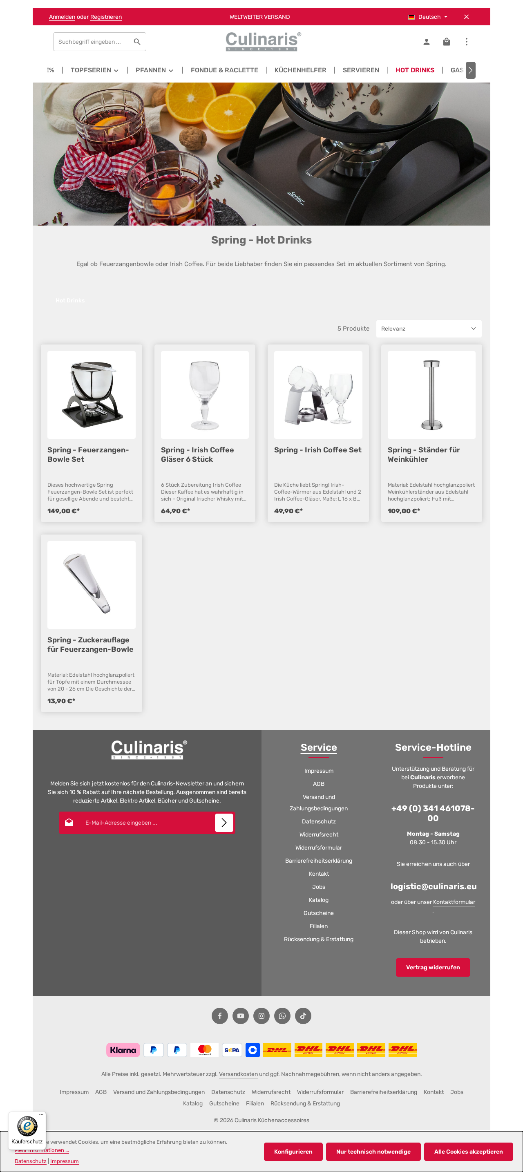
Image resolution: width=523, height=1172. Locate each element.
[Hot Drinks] (415, 70)
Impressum (318, 770)
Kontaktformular (454, 902)
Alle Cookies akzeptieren (468, 1151)
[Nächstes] (471, 70)
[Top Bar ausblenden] (466, 17)
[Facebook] (220, 1016)
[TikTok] (303, 1016)
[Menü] (41, 1116)
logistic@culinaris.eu (434, 886)
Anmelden (62, 16)
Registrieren (106, 16)
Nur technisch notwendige (373, 1151)
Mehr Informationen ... (42, 1150)
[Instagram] (261, 1016)
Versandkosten (238, 1074)
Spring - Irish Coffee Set (318, 449)
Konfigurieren (293, 1151)
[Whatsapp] (282, 1016)
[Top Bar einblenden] (466, 42)
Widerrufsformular (318, 847)
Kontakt (319, 873)
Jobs (318, 886)
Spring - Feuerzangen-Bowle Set (88, 454)
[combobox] (91, 41)
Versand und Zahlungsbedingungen (319, 803)
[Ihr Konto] (426, 42)
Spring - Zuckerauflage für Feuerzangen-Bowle (90, 644)
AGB (318, 784)
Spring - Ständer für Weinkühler (424, 454)
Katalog (319, 900)
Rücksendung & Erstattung (318, 939)
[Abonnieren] (224, 823)
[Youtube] (240, 1016)
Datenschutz (319, 821)
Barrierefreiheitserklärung (318, 860)
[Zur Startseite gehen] (261, 41)
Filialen (319, 926)
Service (319, 747)
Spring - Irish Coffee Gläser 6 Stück (197, 454)
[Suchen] (137, 41)
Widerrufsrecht (318, 834)
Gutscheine (319, 913)
